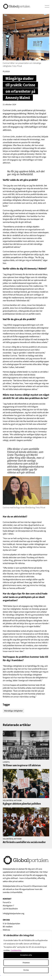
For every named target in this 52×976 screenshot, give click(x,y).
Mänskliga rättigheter (13, 710)
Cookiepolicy (16, 950)
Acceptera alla (26, 955)
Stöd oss (6, 929)
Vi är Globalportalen (11, 923)
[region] (26, 953)
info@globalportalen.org (13, 913)
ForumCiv (27, 886)
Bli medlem (7, 926)
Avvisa (26, 970)
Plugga (6, 71)
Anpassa (26, 962)
